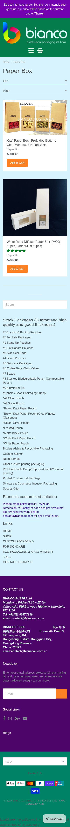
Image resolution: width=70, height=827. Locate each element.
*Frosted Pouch (13, 428)
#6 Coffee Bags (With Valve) (21, 368)
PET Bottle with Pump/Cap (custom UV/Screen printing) (33, 471)
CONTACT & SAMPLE (17, 562)
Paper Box (19, 62)
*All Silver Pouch (13, 403)
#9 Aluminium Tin (13, 388)
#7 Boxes (9, 373)
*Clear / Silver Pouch (16, 422)
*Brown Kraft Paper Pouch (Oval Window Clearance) (29, 415)
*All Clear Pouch (13, 398)
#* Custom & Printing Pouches (22, 332)
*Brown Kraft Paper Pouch (19, 408)
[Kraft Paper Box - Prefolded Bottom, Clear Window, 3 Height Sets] (35, 117)
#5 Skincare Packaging (17, 363)
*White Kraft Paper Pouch (19, 438)
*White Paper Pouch (16, 443)
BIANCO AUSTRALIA (24, 800)
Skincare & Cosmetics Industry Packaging (30, 483)
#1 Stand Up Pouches (17, 342)
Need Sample (11, 458)
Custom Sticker (13, 453)
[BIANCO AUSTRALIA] (35, 33)
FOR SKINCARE (14, 546)
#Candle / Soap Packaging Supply (24, 393)
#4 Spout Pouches (14, 358)
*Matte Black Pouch (15, 433)
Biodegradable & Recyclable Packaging (28, 448)
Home (6, 62)
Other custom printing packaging (23, 464)
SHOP (7, 536)
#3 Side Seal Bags (14, 352)
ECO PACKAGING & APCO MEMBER (28, 551)
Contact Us (35, 773)
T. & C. (7, 556)
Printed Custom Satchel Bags (21, 478)
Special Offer (11, 488)
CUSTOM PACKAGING (18, 541)
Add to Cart (17, 162)
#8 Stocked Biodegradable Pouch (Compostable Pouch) (33, 380)
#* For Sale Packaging (17, 337)
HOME (7, 531)
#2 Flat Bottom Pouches (18, 347)
